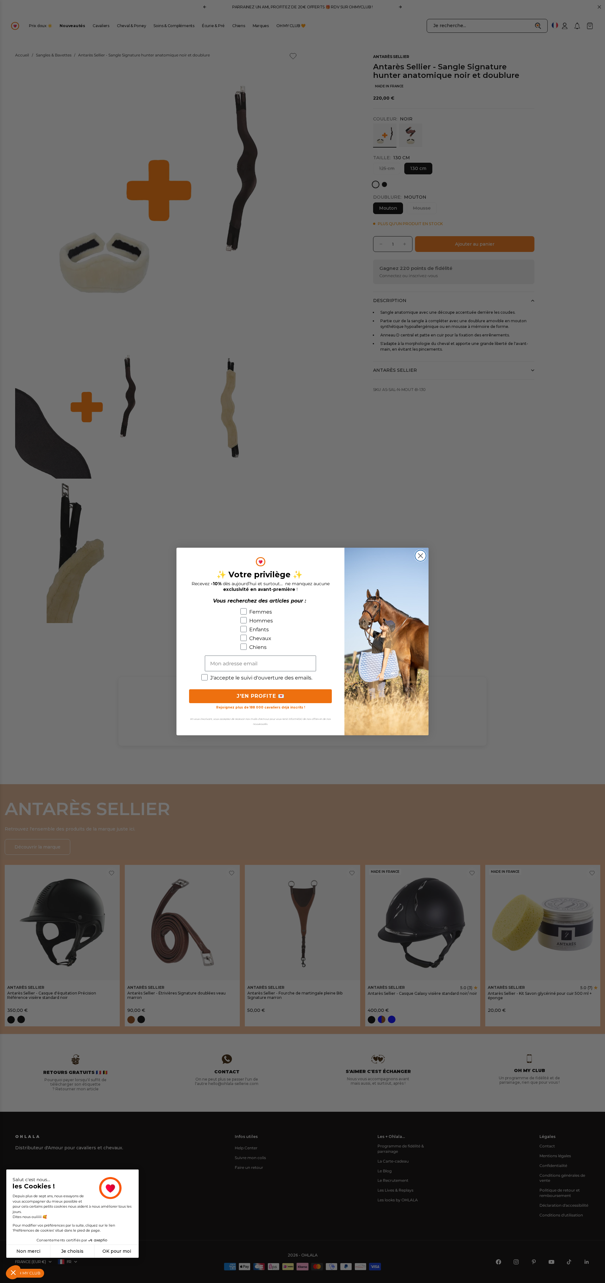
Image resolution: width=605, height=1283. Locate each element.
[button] (13, 1272)
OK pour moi (116, 1251)
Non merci (28, 1251)
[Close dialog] (420, 555)
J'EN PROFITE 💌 (261, 696)
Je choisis (72, 1251)
